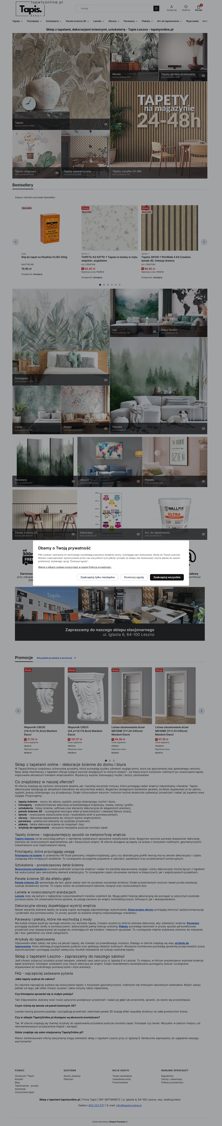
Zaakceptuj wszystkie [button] (166, 577)
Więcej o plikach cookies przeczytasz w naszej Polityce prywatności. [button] (74, 567)
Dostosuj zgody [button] (134, 577)
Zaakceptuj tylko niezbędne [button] (97, 577)
